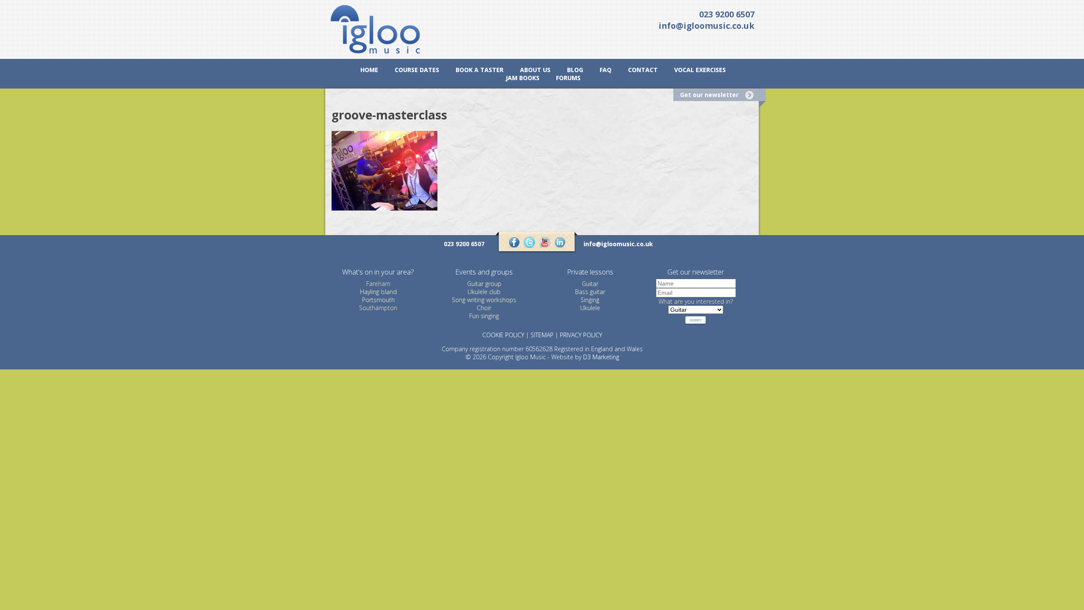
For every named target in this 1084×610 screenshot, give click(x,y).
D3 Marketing (601, 357)
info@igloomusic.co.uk (706, 25)
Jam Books (522, 78)
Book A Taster (479, 70)
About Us (535, 70)
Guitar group (484, 284)
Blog (575, 70)
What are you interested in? (695, 301)
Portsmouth (378, 300)
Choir (484, 308)
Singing (590, 300)
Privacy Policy (581, 335)
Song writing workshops (484, 300)
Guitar (590, 284)
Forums (568, 78)
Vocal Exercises (700, 70)
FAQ (605, 70)
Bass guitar (590, 292)
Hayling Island (378, 292)
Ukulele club (484, 292)
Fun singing (484, 316)
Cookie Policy (503, 335)
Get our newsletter (709, 95)
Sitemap (542, 335)
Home (369, 70)
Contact (643, 70)
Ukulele (590, 308)
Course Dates (417, 70)
